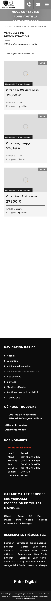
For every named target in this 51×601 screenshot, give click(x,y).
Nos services (14, 376)
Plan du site (13, 397)
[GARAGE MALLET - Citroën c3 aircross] (25, 180)
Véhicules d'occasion (18, 366)
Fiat (39, 516)
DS (30, 516)
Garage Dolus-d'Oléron (30, 561)
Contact (11, 382)
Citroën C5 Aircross (22, 90)
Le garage (12, 361)
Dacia (21, 516)
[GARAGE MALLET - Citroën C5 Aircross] (25, 73)
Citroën (8, 516)
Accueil (8, 27)
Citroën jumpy (18, 143)
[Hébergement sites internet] (25, 586)
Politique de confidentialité (22, 392)
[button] (46, 4)
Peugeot (42, 519)
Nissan (29, 519)
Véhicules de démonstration (31, 27)
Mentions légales (16, 387)
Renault (11, 523)
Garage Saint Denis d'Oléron (19, 565)
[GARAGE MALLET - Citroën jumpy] (25, 126)
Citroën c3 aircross (22, 196)
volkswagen (26, 523)
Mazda (8, 519)
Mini (18, 519)
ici (21, 319)
